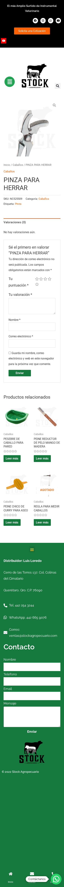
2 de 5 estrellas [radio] (41, 279)
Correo (32, 882)
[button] (58, 86)
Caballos (18, 165)
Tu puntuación (19, 282)
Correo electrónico (21, 336)
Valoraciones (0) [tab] (15, 222)
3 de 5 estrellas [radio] (45, 279)
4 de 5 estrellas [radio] (49, 279)
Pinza (18, 203)
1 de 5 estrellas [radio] (37, 279)
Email (8, 689)
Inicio (7, 165)
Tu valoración (20, 295)
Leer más (12, 458)
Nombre (14, 320)
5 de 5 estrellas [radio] (37, 284)
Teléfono (10, 674)
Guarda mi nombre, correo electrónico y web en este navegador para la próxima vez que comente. (31, 358)
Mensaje (10, 703)
